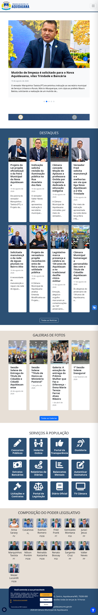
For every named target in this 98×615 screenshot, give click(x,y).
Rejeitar (46, 599)
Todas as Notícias (49, 320)
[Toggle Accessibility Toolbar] (93, 610)
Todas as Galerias (49, 418)
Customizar (46, 595)
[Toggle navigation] (93, 5)
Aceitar (46, 604)
